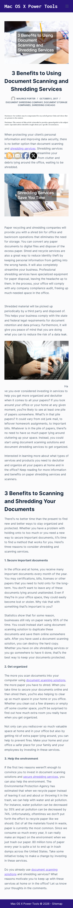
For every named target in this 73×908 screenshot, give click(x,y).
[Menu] (67, 6)
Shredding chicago (43, 105)
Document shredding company (24, 102)
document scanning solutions (45, 680)
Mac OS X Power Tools (31, 6)
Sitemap (57, 903)
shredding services (22, 148)
